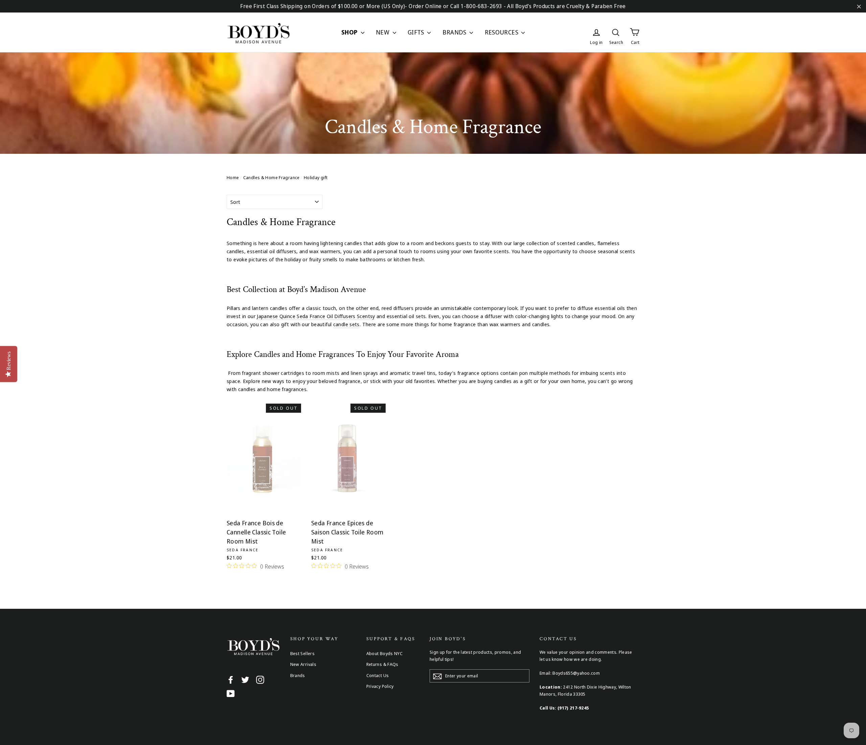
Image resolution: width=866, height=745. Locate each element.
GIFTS (417, 32)
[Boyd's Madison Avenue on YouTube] (231, 693)
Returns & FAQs (382, 664)
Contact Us (377, 675)
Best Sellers (302, 653)
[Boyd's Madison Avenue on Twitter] (245, 679)
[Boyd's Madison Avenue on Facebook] (231, 679)
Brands (297, 675)
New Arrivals (303, 664)
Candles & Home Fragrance (271, 177)
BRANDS (455, 32)
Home (233, 177)
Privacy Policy (380, 686)
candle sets (346, 324)
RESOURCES (502, 32)
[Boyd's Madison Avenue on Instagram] (260, 679)
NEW (383, 32)
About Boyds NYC (384, 653)
